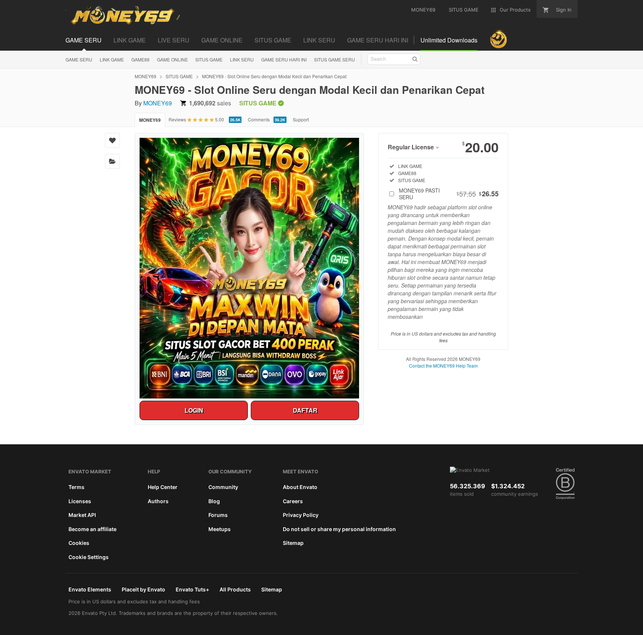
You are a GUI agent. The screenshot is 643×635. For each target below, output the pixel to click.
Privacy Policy (301, 515)
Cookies (78, 543)
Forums (218, 515)
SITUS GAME (209, 59)
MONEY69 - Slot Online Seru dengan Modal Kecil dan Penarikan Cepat (274, 76)
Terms (76, 487)
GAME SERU (78, 59)
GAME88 (140, 59)
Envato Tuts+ (192, 589)
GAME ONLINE (172, 59)
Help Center (162, 487)
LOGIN (194, 410)
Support (301, 119)
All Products (235, 589)
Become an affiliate (92, 529)
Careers (293, 501)
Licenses (79, 501)
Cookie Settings (88, 557)
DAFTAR (305, 410)
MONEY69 (145, 76)
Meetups (219, 529)
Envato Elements (89, 589)
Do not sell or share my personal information (339, 529)
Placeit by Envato (143, 589)
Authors (158, 501)
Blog (214, 501)
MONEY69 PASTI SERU (449, 193)
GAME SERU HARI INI (284, 59)
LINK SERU (242, 59)
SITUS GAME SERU (334, 59)
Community (223, 487)
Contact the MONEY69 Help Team (443, 365)
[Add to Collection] (112, 161)
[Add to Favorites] (112, 140)
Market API (82, 515)
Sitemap (293, 543)
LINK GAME (112, 59)
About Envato (300, 487)
